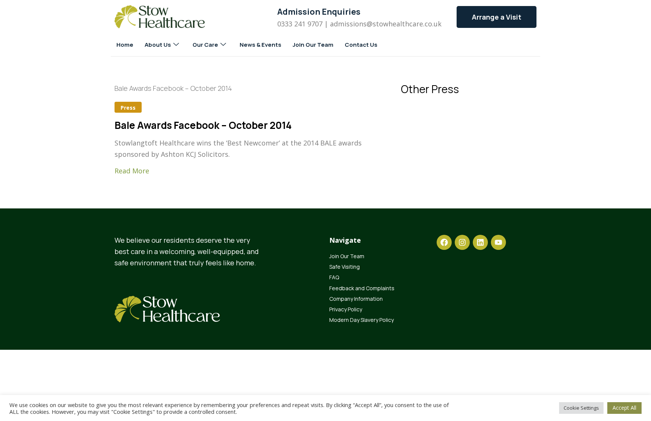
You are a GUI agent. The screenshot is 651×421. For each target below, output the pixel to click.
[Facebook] (444, 242)
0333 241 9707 (299, 23)
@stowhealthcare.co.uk (404, 23)
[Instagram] (462, 242)
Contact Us (361, 45)
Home (124, 45)
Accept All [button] (624, 407)
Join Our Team (313, 45)
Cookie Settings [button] (581, 407)
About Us (158, 45)
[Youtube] (498, 242)
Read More (132, 170)
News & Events (260, 45)
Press (128, 107)
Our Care (205, 45)
